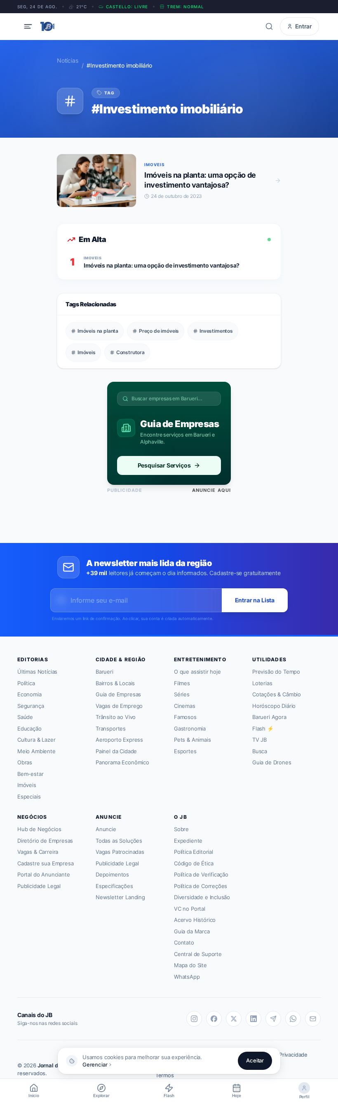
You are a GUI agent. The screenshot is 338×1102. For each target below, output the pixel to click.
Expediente (188, 840)
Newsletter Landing (120, 897)
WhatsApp (187, 976)
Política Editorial (193, 851)
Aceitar (255, 1060)
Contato (184, 942)
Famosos (185, 717)
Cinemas (184, 706)
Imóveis (86, 352)
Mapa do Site (190, 965)
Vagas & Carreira (37, 851)
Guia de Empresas (118, 694)
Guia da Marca (192, 931)
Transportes (111, 728)
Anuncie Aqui (211, 490)
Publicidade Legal (39, 886)
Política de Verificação (201, 874)
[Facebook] (214, 1019)
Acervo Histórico (195, 919)
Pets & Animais (192, 739)
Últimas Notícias (37, 671)
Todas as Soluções (119, 840)
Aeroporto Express (119, 739)
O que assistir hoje (197, 671)
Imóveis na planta (97, 331)
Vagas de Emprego (119, 706)
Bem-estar (30, 774)
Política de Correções (200, 886)
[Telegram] (273, 1019)
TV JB (259, 739)
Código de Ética (193, 863)
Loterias (262, 683)
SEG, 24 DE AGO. (37, 6)
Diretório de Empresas (45, 840)
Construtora (130, 352)
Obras (24, 762)
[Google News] (313, 1019)
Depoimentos (112, 874)
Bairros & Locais (115, 683)
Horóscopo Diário (274, 706)
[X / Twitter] (234, 1019)
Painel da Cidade (116, 751)
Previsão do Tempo (276, 671)
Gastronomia (190, 728)
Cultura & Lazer (36, 739)
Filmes (182, 683)
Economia (29, 694)
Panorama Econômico (122, 762)
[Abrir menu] (28, 26)
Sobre (181, 829)
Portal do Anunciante (43, 874)
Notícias (67, 60)
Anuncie (106, 829)
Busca (259, 751)
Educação (29, 728)
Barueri (104, 671)
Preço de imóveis (159, 331)
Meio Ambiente (36, 751)
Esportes (185, 751)
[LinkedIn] (253, 1019)
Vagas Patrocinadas (120, 851)
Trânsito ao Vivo (116, 717)
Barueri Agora (269, 717)
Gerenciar (94, 1064)
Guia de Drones (271, 762)
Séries (182, 694)
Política (26, 683)
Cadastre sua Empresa (45, 863)
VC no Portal (189, 908)
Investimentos (216, 331)
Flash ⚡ (263, 728)
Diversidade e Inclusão (202, 897)
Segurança (30, 706)
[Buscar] (269, 26)
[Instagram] (194, 1019)
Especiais (28, 796)
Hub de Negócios (39, 829)
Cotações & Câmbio (276, 694)
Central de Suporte (198, 954)
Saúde (25, 717)
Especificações (114, 886)
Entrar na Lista (255, 600)
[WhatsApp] (293, 1019)
